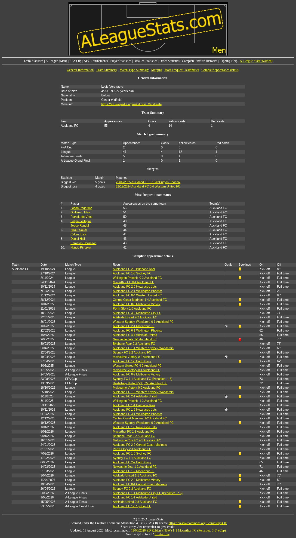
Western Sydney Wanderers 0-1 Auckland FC (143, 321)
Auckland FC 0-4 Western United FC (137, 295)
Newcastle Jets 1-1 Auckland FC (135, 339)
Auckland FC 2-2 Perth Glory (132, 462)
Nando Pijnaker (81, 247)
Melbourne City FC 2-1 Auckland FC (137, 440)
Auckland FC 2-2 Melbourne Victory (136, 480)
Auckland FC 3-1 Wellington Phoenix (137, 414)
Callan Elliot (78, 234)
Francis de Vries (81, 216)
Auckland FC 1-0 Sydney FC (132, 273)
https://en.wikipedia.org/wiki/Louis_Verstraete (131, 104)
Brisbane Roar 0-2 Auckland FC (134, 343)
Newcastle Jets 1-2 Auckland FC (135, 466)
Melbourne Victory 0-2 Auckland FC (136, 357)
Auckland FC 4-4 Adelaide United (135, 335)
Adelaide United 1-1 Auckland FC (135, 475)
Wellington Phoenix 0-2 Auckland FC (137, 278)
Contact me (162, 534)
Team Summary (106, 70)
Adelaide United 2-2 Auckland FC (135, 317)
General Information (80, 70)
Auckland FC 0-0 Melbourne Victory (136, 304)
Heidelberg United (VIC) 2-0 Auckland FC (140, 383)
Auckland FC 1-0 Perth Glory (132, 361)
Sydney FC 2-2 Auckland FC (132, 352)
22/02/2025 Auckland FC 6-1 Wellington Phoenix (148, 182)
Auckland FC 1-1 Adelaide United (135, 497)
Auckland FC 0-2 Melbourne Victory (136, 374)
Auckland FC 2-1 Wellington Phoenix (137, 291)
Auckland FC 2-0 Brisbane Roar (134, 269)
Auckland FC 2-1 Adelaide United (135, 396)
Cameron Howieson (83, 243)
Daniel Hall (78, 238)
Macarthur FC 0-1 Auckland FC (133, 282)
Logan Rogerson (81, 208)
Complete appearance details (219, 70)
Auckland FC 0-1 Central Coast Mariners (140, 484)
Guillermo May (80, 212)
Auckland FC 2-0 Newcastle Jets (135, 286)
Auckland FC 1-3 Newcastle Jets (135, 427)
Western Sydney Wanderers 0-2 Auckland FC (143, 422)
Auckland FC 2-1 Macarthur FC (133, 326)
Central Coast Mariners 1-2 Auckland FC (140, 418)
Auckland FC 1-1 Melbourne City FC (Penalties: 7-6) (147, 493)
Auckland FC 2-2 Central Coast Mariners (140, 444)
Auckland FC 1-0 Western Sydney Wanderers (143, 392)
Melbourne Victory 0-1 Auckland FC (136, 370)
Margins (156, 70)
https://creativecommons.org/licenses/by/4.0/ (198, 523)
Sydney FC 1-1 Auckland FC (132, 458)
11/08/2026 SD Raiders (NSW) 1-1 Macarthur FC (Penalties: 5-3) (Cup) (178, 530)
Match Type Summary (134, 70)
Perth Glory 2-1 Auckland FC (132, 449)
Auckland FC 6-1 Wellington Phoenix (137, 330)
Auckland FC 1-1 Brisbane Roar (134, 405)
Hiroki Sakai (79, 230)
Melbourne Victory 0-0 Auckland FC (136, 387)
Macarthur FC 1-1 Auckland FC (133, 431)
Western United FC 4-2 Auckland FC (137, 365)
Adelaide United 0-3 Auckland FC (135, 502)
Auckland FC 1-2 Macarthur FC (133, 471)
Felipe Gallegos (81, 221)
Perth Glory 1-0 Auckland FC (132, 308)
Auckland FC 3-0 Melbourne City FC (137, 313)
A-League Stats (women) (256, 61)
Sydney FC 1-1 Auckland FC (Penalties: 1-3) (142, 379)
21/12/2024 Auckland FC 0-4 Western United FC (148, 186)
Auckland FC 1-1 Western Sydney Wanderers (143, 348)
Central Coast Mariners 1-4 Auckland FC (140, 299)
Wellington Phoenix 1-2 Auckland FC (137, 401)
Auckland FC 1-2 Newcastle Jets (135, 409)
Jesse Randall (80, 225)
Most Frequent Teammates (181, 70)
